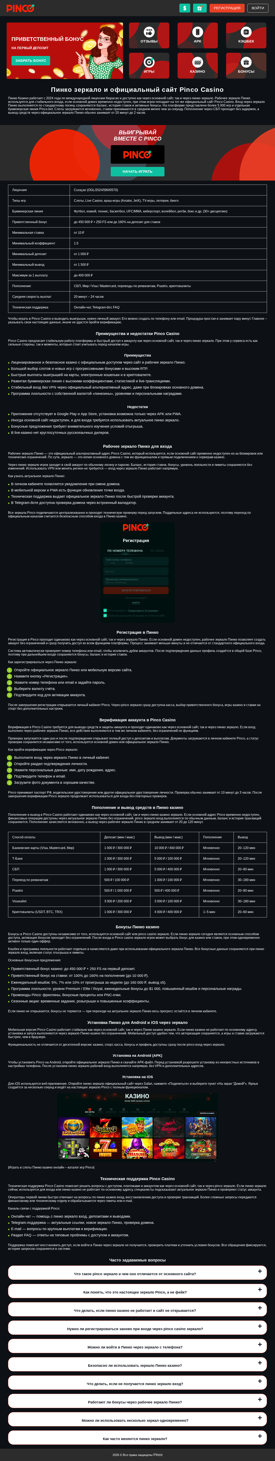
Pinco (157, 1455)
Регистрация (227, 8)
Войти (258, 8)
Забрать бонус (31, 61)
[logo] (21, 8)
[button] (268, 1438)
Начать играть (137, 172)
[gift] (200, 8)
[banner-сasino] (198, 66)
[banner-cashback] (246, 35)
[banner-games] (149, 66)
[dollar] (184, 8)
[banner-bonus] (246, 66)
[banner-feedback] (149, 35)
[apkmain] (198, 35)
